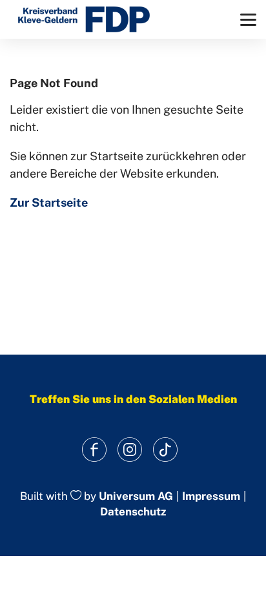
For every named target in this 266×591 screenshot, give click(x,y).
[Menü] (248, 19)
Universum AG (136, 496)
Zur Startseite (49, 202)
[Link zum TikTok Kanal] (165, 449)
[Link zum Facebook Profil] (94, 449)
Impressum (211, 496)
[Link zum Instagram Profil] (130, 449)
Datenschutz (133, 511)
